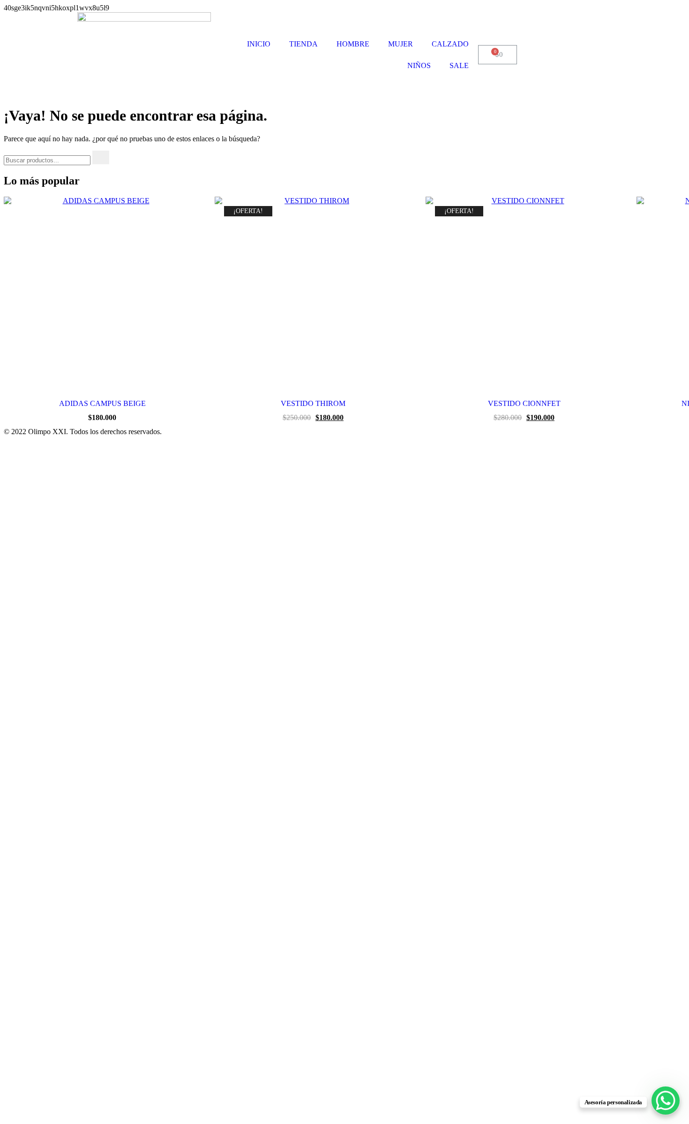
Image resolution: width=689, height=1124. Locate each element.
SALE (459, 65)
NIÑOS (419, 65)
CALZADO (450, 44)
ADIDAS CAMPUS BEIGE (102, 403)
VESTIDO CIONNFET (524, 403)
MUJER (400, 44)
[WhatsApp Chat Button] (666, 1100)
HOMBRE (353, 44)
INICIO (258, 44)
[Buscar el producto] (100, 157)
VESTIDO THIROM (313, 403)
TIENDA (303, 44)
